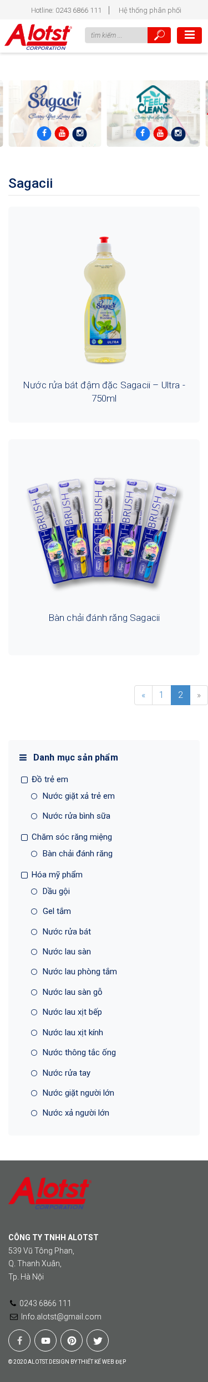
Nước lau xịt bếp (72, 1012)
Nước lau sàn (67, 952)
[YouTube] (45, 1340)
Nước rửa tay (66, 1073)
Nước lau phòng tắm (80, 972)
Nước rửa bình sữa (76, 816)
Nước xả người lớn (76, 1113)
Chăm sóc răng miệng (72, 837)
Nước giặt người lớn (78, 1093)
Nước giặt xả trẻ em (79, 796)
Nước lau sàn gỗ (73, 992)
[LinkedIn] (19, 1340)
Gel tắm (57, 911)
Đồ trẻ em (50, 779)
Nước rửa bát (67, 932)
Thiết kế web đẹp (102, 1362)
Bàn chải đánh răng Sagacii (104, 617)
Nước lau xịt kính (73, 1032)
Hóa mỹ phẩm (57, 875)
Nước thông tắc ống (79, 1052)
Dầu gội (56, 891)
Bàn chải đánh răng (78, 854)
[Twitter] (98, 1340)
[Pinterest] (71, 1340)
